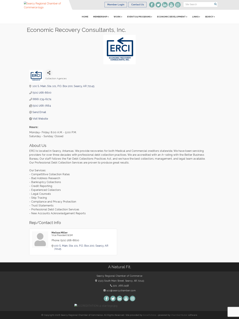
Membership (100, 16)
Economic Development (171, 16)
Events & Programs (139, 16)
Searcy (209, 16)
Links (195, 16)
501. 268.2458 (121, 285)
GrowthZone (149, 315)
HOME (85, 16)
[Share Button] (49, 72)
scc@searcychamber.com (121, 290)
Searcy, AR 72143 (121, 280)
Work (117, 16)
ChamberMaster (179, 315)
